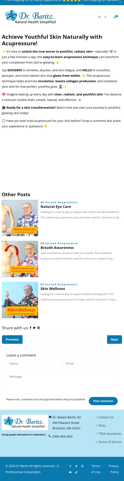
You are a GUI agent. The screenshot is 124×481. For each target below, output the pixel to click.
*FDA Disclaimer (109, 434)
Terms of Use (95, 469)
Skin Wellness (53, 288)
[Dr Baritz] (31, 17)
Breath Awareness (57, 247)
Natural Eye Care (56, 206)
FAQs (102, 425)
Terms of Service (110, 442)
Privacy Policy (114, 469)
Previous (12, 339)
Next (114, 339)
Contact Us (106, 417)
